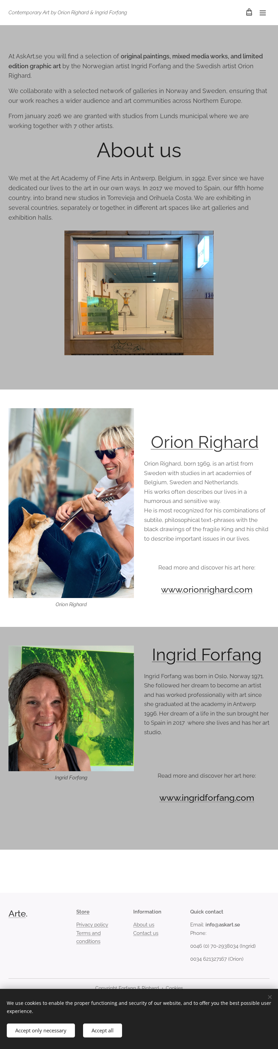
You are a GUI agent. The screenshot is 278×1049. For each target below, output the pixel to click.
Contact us (145, 933)
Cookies (174, 988)
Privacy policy (92, 925)
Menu (263, 12)
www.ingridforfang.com (206, 798)
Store (83, 912)
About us (143, 925)
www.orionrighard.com (207, 589)
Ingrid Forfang (207, 655)
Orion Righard (205, 442)
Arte (17, 913)
